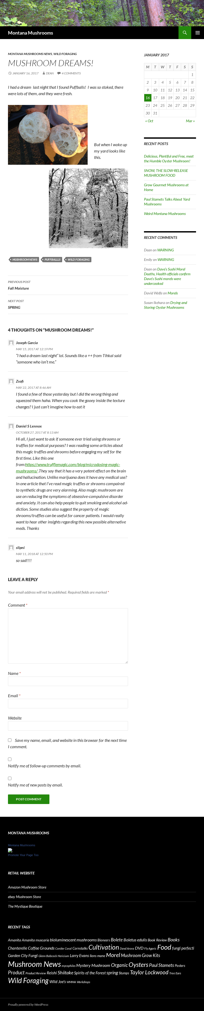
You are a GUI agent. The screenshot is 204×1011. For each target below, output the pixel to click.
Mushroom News (24, 259)
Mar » (190, 121)
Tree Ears (175, 973)
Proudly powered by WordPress (28, 1004)
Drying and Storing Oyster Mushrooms (165, 305)
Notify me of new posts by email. (35, 784)
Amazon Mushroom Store (27, 887)
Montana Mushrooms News (30, 54)
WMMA (71, 982)
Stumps (124, 973)
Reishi (52, 972)
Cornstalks (80, 948)
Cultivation (103, 947)
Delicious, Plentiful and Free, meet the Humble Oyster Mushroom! (169, 158)
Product (16, 972)
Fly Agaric (150, 948)
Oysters (138, 964)
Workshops (83, 982)
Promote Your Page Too (23, 855)
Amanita (14, 940)
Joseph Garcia (27, 342)
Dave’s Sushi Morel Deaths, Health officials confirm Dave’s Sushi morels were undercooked (167, 276)
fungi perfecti (183, 948)
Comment (17, 604)
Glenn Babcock (48, 956)
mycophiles (68, 965)
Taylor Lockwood (149, 972)
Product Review (36, 973)
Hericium (63, 956)
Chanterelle (17, 948)
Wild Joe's (57, 981)
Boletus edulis (135, 939)
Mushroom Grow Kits (140, 955)
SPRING (16, 304)
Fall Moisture (19, 285)
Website (15, 717)
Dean (50, 73)
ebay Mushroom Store (24, 896)
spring (112, 972)
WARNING (165, 250)
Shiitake (65, 972)
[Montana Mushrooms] (10, 849)
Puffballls (52, 259)
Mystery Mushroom (93, 965)
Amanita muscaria (35, 940)
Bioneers (103, 940)
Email (14, 695)
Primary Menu (197, 32)
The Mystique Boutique (25, 906)
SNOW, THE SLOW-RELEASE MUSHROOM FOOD (166, 172)
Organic (119, 965)
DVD (139, 947)
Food (164, 947)
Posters (180, 965)
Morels (173, 293)
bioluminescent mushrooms (73, 939)
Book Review (157, 940)
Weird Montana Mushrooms (165, 213)
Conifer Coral (63, 948)
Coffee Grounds (41, 947)
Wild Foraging (65, 54)
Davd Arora (127, 948)
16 (148, 97)
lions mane (97, 956)
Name (14, 673)
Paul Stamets (161, 965)
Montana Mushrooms (30, 33)
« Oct (149, 121)
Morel (113, 954)
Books (174, 939)
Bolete (117, 939)
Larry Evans (79, 955)
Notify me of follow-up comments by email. (44, 765)
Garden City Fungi (23, 955)
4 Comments (71, 73)
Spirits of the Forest (90, 972)
